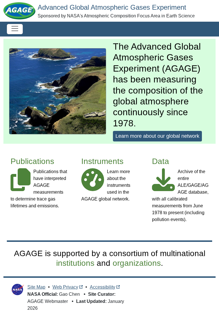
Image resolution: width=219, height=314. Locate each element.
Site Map (36, 287)
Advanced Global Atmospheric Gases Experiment (112, 7)
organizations (137, 263)
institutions (75, 263)
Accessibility (102, 287)
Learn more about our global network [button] (157, 136)
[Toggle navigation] (15, 29)
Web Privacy (65, 287)
